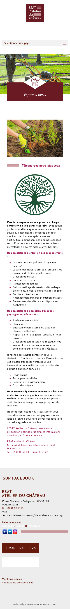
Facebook (8, 525)
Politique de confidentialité (17, 582)
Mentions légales (12, 579)
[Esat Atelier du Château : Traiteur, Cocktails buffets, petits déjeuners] (35, 156)
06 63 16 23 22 (40, 452)
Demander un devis (20, 548)
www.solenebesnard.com (42, 604)
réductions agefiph (20, 562)
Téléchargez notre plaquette (41, 165)
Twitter (19, 525)
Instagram (34, 525)
